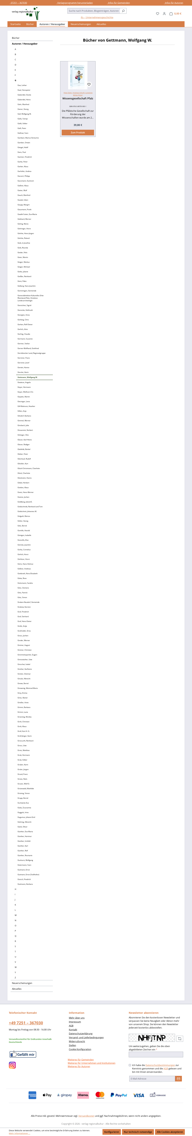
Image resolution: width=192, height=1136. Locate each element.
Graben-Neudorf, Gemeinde (28, 602)
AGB (71, 1025)
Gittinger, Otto (23, 435)
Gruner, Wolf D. (24, 784)
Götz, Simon (22, 597)
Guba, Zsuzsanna (24, 807)
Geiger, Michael (24, 267)
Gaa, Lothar (22, 85)
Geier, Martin (23, 257)
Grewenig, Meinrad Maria (28, 688)
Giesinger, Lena (24, 401)
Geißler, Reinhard (24, 276)
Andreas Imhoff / (79, 93)
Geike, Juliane (23, 271)
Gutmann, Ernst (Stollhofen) (28, 874)
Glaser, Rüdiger (24, 444)
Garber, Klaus (23, 166)
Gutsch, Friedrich (24, 879)
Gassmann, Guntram (26, 181)
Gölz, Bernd (22, 526)
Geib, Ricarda (23, 248)
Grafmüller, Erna (24, 631)
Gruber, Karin (23, 764)
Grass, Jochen (23, 635)
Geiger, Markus (24, 262)
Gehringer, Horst (24, 228)
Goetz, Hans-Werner (26, 492)
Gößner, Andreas (24, 569)
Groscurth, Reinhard (25, 741)
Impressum (75, 1021)
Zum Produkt (78, 132)
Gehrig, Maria (23, 224)
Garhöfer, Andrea (24, 171)
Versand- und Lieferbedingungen (86, 1037)
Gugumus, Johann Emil (26, 817)
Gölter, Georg (23, 521)
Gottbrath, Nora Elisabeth (28, 573)
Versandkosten (86, 1115)
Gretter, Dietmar (24, 674)
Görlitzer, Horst (24, 559)
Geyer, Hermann (24, 387)
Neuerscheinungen (22, 983)
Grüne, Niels (22, 779)
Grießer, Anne (23, 702)
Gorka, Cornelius (24, 549)
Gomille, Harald (24, 530)
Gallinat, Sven (23, 133)
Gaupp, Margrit (24, 205)
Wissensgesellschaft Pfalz (77, 98)
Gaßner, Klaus (23, 185)
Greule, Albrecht (24, 678)
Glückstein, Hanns (25, 478)
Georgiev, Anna (24, 315)
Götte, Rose (22, 578)
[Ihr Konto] (164, 13)
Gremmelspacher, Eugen (27, 655)
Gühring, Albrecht (24, 822)
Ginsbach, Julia (23, 425)
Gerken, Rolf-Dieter (25, 324)
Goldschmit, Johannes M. (27, 511)
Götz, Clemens (23, 588)
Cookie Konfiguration (80, 1049)
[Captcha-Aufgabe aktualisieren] (179, 1039)
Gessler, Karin (23, 372)
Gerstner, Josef (23, 362)
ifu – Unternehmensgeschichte (97, 17)
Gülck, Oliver (22, 827)
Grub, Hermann (24, 755)
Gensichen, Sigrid (24, 305)
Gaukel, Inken (23, 200)
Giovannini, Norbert (25, 430)
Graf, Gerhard (23, 616)
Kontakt (73, 1029)
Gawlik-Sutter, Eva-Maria (27, 214)
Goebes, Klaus (23, 487)
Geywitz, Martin (24, 396)
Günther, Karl (23, 846)
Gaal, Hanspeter (24, 90)
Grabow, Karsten (24, 607)
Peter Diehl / (68, 93)
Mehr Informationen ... (19, 1133)
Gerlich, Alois (23, 329)
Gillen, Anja (22, 411)
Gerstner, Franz (24, 358)
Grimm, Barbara (24, 707)
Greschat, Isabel (24, 664)
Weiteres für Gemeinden (81, 1059)
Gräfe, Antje (22, 626)
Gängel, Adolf (23, 147)
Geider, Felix (22, 252)
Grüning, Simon (24, 793)
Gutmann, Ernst (24, 870)
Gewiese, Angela (24, 382)
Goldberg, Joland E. (25, 502)
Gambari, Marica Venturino (28, 138)
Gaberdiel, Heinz (24, 99)
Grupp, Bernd (23, 798)
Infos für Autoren (173, 2)
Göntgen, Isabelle (24, 535)
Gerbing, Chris (23, 319)
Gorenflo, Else (23, 540)
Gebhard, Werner (24, 219)
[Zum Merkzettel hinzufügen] (89, 84)
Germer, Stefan (24, 343)
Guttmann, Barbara (25, 884)
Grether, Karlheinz (25, 669)
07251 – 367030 (18, 2)
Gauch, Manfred (24, 195)
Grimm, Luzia (23, 712)
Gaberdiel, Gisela (24, 95)
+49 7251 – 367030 (26, 1022)
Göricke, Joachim (24, 545)
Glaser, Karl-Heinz (25, 439)
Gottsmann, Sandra (25, 583)
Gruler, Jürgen (23, 769)
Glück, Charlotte (24, 473)
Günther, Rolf (23, 850)
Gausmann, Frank (24, 209)
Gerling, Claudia (24, 334)
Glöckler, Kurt (23, 463)
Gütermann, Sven (24, 865)
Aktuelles (17, 988)
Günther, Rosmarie (25, 855)
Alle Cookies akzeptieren (170, 1131)
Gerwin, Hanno (23, 367)
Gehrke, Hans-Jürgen (26, 233)
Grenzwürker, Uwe (25, 659)
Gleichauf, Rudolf (24, 459)
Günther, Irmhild (24, 841)
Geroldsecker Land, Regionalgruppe (32, 353)
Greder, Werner (24, 640)
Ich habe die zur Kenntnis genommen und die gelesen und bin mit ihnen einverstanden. (156, 1068)
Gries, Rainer (23, 698)
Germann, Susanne (25, 339)
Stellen (72, 1045)
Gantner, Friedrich (25, 157)
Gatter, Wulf (22, 190)
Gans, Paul (22, 152)
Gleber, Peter (23, 454)
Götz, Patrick (22, 592)
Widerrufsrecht (77, 1041)
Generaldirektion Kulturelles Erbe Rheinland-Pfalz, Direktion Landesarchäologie (31, 298)
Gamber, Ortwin (24, 142)
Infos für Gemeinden (118, 2)
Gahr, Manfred (23, 104)
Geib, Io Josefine (24, 243)
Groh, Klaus (22, 726)
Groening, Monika (24, 717)
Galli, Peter (22, 128)
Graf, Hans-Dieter (24, 621)
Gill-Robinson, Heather (26, 406)
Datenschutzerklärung (80, 1033)
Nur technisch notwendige (138, 1131)
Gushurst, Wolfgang (25, 860)
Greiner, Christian (24, 650)
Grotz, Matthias (24, 750)
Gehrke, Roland (24, 238)
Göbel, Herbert (23, 482)
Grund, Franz (23, 774)
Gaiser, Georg (23, 109)
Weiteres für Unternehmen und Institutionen (91, 1063)
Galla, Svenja (23, 118)
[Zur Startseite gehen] (24, 13)
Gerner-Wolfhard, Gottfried (28, 348)
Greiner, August (24, 645)
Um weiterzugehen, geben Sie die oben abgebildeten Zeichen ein (149, 1048)
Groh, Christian (23, 721)
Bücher (16, 37)
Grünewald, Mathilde (26, 788)
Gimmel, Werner (24, 420)
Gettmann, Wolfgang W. (28, 377)
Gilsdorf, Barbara (24, 416)
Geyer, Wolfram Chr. (26, 392)
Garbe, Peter (23, 161)
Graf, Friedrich (23, 612)
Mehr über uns (77, 1017)
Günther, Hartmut (24, 836)
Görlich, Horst (23, 554)
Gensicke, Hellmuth (25, 310)
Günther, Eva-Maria (25, 831)
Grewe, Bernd (23, 683)
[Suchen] (123, 11)
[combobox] (93, 11)
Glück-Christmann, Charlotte (29, 468)
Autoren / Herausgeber (25, 43)
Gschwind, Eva (23, 803)
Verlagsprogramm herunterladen (74, 2)
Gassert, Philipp (24, 176)
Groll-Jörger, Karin (25, 736)
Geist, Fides (22, 281)
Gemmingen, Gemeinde (27, 291)
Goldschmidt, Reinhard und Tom (30, 506)
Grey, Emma (22, 693)
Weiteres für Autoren (79, 1066)
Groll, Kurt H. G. (24, 731)
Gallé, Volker (22, 123)
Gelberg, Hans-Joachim (27, 286)
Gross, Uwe (22, 745)
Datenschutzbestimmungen (160, 1065)
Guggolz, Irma (23, 812)
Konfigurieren (111, 1131)
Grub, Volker (22, 760)
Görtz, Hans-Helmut (25, 564)
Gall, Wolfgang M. (24, 114)
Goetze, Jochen (23, 497)
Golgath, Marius (24, 516)
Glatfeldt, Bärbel (24, 449)
